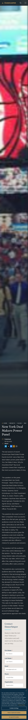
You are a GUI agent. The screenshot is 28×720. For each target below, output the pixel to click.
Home (5, 423)
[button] (25, 3)
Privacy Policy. (21, 705)
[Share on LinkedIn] (6, 446)
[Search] (20, 3)
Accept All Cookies (14, 717)
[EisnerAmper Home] (9, 3)
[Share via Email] (14, 446)
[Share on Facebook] (11, 446)
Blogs (20, 423)
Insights (12, 423)
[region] (14, 704)
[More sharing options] (16, 446)
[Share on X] (8, 446)
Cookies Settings (13, 708)
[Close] (26, 690)
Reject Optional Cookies (14, 712)
